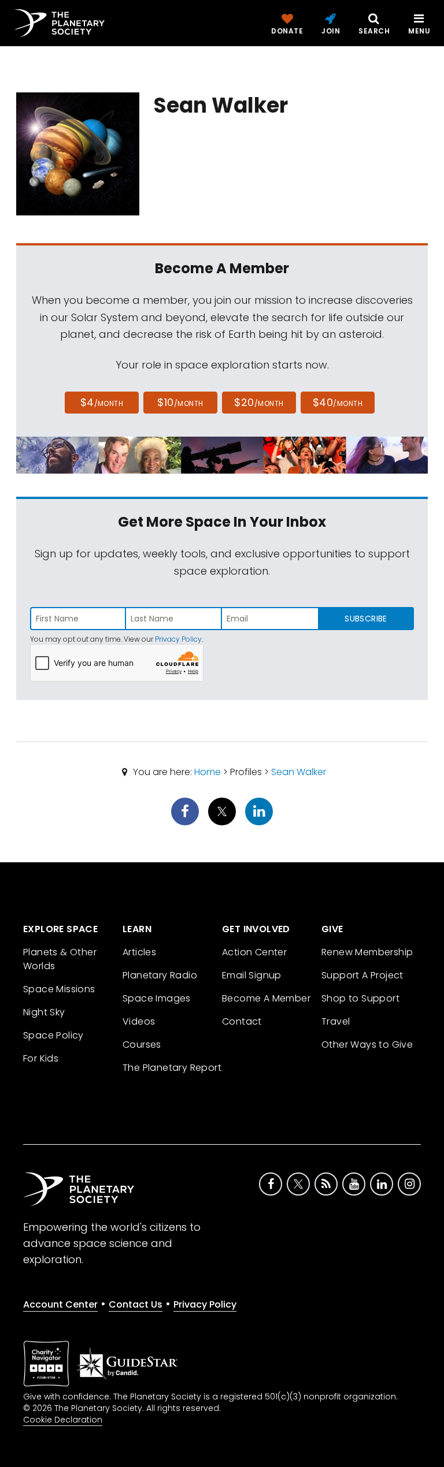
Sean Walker (298, 772)
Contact (242, 1021)
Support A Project (362, 975)
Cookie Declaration (62, 1419)
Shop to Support (360, 998)
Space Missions (59, 989)
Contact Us (135, 1304)
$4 (102, 402)
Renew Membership (367, 952)
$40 (337, 402)
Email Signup (252, 975)
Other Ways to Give (367, 1044)
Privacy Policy (178, 639)
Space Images (157, 998)
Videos (139, 1021)
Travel (335, 1021)
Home (207, 772)
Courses (142, 1044)
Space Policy (53, 1035)
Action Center (254, 952)
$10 (180, 402)
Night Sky (44, 1012)
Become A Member (266, 998)
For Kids (40, 1058)
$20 (258, 402)
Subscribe (366, 618)
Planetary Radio (160, 975)
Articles (139, 952)
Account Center (60, 1304)
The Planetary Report (172, 1067)
